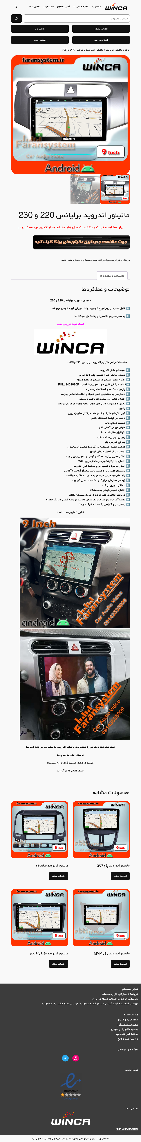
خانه (127, 50)
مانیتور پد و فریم (128, 1019)
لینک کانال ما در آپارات (70, 770)
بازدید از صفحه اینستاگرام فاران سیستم (70, 762)
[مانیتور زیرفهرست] (92, 7)
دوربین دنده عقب (128, 1024)
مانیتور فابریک (114, 50)
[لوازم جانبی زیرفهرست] (74, 7)
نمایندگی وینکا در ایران (99, 1138)
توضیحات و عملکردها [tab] (112, 275)
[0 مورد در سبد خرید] (16, 6)
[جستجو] (16, 18)
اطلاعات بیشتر (120, 876)
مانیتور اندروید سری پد (70, 754)
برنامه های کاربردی (127, 1033)
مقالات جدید (131, 1014)
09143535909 (127, 1129)
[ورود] (24, 6)
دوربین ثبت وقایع (128, 1038)
